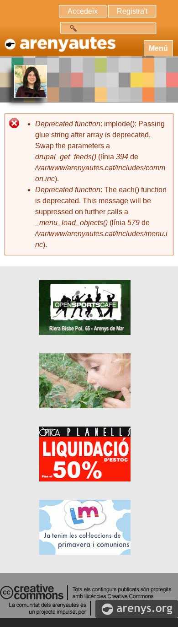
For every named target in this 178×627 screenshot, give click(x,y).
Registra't (132, 11)
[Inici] (59, 39)
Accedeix (83, 11)
